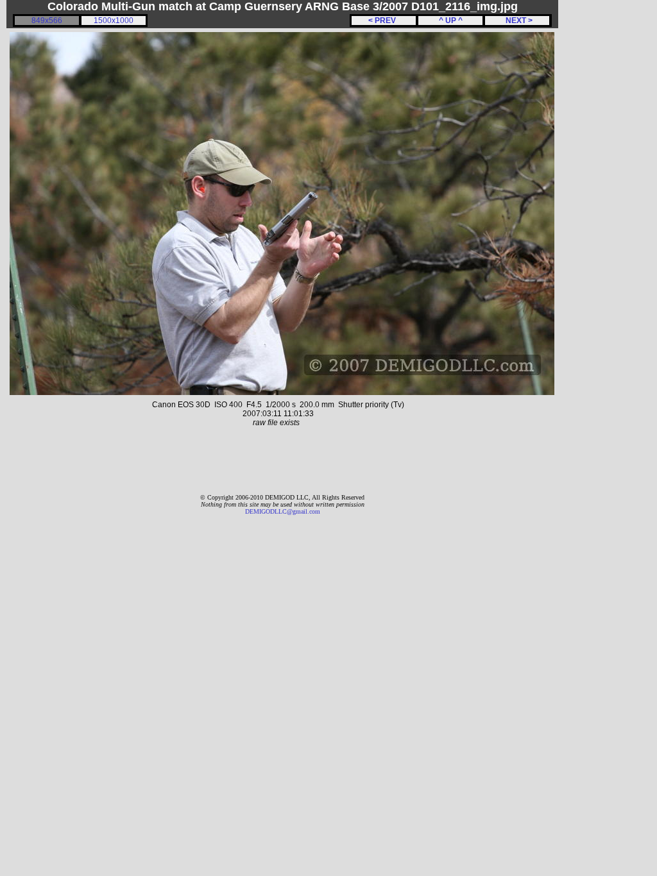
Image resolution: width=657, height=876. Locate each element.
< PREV (384, 20)
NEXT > (517, 20)
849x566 (46, 20)
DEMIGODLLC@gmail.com (282, 511)
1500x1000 (113, 20)
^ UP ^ (450, 20)
